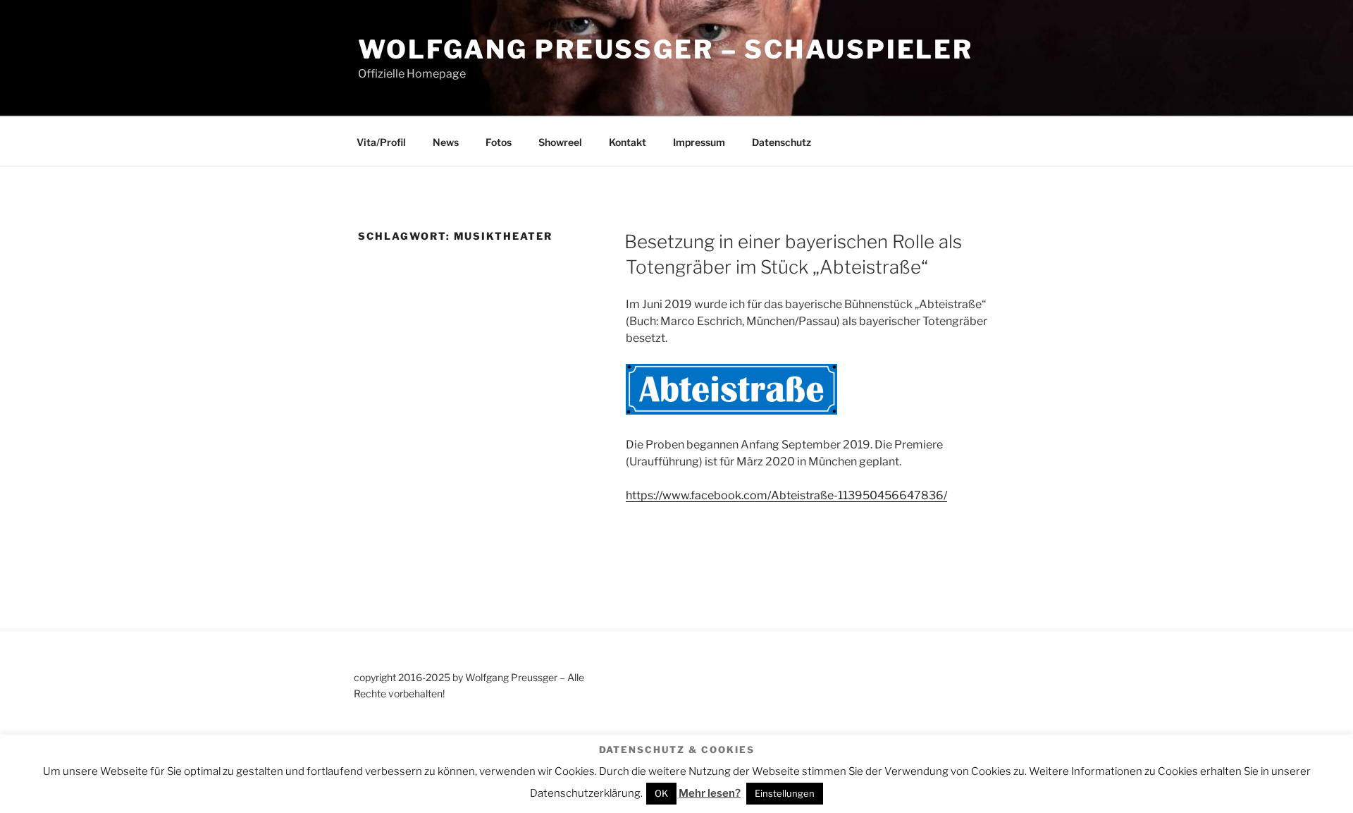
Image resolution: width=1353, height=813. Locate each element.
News (446, 142)
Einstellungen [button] (785, 793)
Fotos (499, 142)
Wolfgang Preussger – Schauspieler (665, 49)
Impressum (699, 142)
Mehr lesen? (710, 793)
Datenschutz (781, 142)
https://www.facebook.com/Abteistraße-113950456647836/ (786, 495)
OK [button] (661, 793)
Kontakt (627, 142)
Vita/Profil (381, 142)
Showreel (560, 142)
